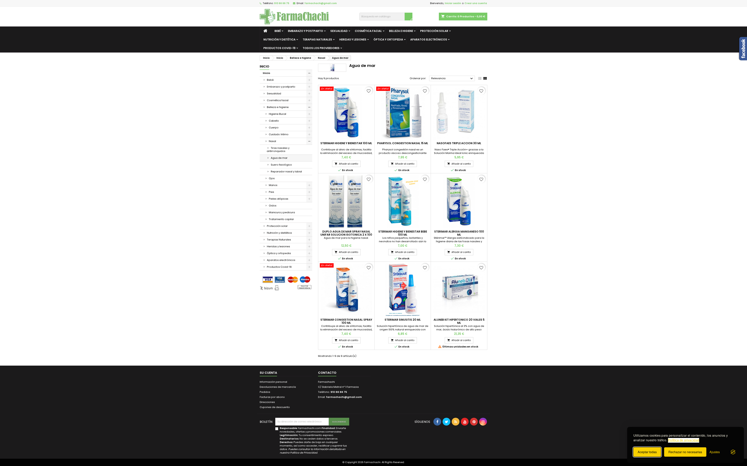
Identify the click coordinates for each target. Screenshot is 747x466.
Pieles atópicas (278, 199)
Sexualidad (339, 31)
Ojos (272, 178)
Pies (271, 192)
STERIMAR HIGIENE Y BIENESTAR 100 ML (346, 143)
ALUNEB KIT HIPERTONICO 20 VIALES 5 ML (459, 321)
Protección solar (434, 31)
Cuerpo (274, 127)
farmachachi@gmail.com (320, 3)
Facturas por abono (272, 397)
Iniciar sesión (453, 3)
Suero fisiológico (281, 165)
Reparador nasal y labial (286, 171)
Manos (273, 185)
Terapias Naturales (317, 39)
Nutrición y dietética (279, 39)
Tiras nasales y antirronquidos (278, 149)
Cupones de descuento (275, 407)
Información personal (273, 382)
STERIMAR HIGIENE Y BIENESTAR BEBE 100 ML (402, 233)
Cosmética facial (368, 31)
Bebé (277, 31)
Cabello (274, 121)
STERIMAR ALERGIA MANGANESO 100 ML (459, 233)
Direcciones (267, 402)
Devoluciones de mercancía (278, 387)
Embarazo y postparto (305, 31)
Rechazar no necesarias (685, 452)
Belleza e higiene (401, 31)
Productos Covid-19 (279, 48)
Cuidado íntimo (278, 134)
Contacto (327, 372)
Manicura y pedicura (282, 212)
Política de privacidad (683, 440)
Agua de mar (279, 158)
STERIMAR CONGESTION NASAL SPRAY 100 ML (346, 321)
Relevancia (452, 78)
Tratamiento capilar (281, 219)
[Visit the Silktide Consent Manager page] (733, 452)
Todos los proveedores (321, 48)
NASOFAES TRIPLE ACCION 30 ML (459, 143)
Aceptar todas (647, 452)
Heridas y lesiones (352, 39)
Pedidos (265, 392)
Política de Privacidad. (304, 453)
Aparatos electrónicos (428, 39)
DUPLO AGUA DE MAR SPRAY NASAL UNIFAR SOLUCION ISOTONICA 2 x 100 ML (346, 235)
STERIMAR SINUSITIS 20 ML (403, 320)
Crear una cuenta (476, 3)
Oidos (272, 205)
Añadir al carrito (346, 163)
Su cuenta (268, 372)
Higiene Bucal (277, 114)
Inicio (264, 66)
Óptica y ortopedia (388, 39)
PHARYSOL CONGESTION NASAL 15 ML (402, 143)
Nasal (272, 141)
